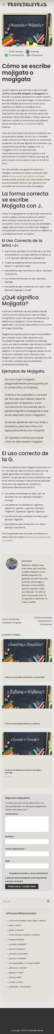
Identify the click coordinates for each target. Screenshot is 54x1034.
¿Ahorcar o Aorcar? (18, 967)
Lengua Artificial (16, 939)
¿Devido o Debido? (18, 944)
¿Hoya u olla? (15, 977)
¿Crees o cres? (16, 982)
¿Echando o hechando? (20, 986)
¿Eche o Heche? (16, 930)
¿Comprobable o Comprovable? (24, 963)
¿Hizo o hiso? (15, 925)
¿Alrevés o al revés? (18, 953)
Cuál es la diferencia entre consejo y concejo (23, 771)
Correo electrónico (15, 849)
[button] (3, 4)
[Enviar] (48, 901)
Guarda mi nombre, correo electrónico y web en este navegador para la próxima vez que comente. (26, 877)
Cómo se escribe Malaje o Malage (26, 176)
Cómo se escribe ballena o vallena (22, 723)
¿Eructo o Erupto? (17, 949)
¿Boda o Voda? (16, 972)
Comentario (12, 814)
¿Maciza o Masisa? (17, 958)
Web (7, 861)
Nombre (10, 836)
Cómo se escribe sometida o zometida (25, 677)
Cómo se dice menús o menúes (24, 934)
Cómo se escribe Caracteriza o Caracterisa (43, 621)
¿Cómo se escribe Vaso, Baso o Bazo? (27, 920)
